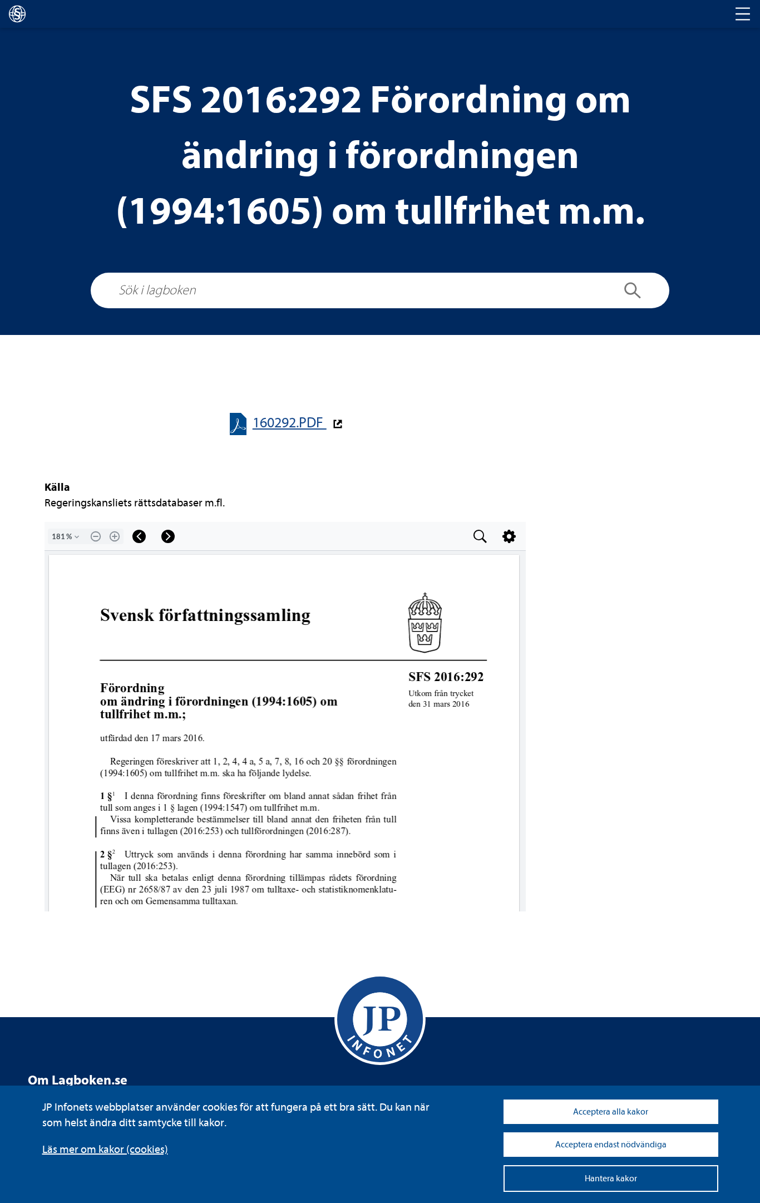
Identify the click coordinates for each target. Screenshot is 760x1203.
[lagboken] (17, 14)
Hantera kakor (611, 1179)
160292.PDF (290, 422)
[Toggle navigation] (743, 14)
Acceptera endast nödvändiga (611, 1145)
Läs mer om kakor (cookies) (105, 1149)
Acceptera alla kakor (610, 1112)
